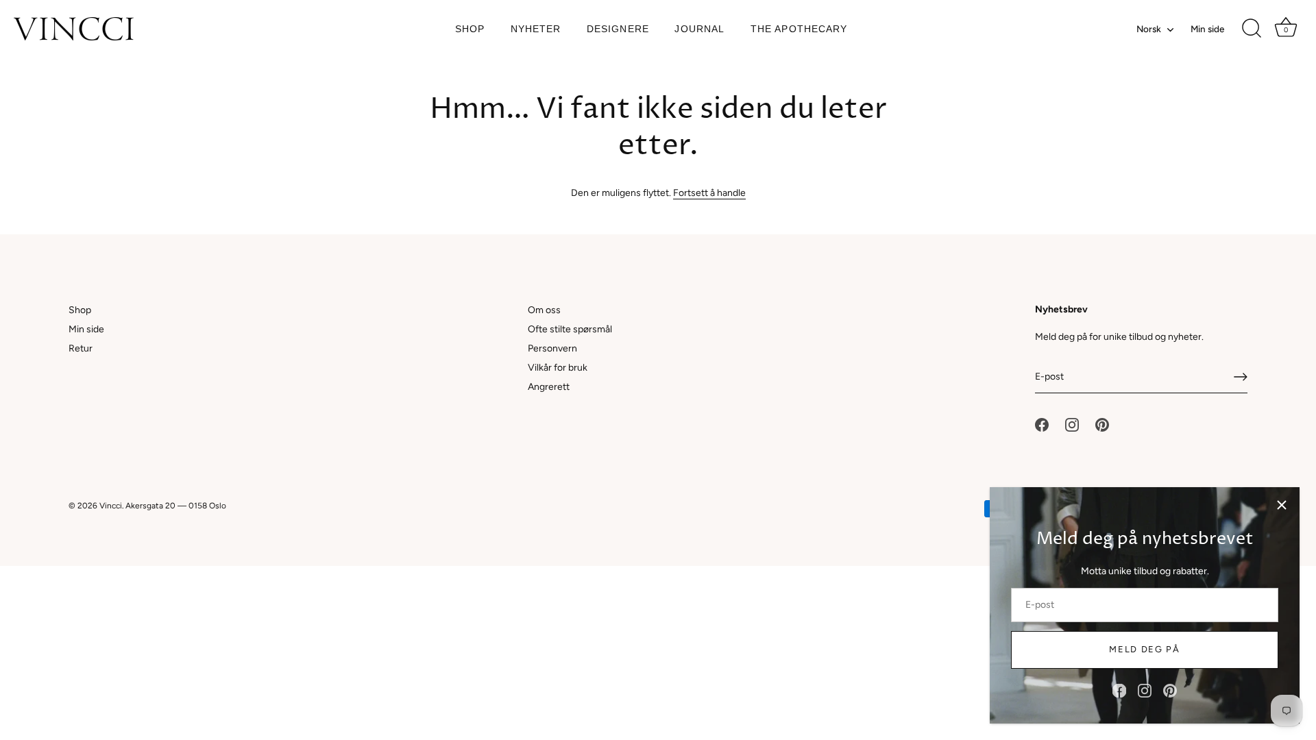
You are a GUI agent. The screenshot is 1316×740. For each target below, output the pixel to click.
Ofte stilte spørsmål (570, 329)
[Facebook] (1119, 690)
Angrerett (549, 387)
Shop (470, 29)
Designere (618, 29)
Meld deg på (1144, 649)
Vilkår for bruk (557, 367)
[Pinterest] (1170, 690)
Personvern (552, 348)
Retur (81, 348)
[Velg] (1282, 505)
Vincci (110, 505)
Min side (1207, 28)
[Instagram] (1145, 690)
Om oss (544, 310)
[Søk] (1251, 29)
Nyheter (536, 29)
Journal (699, 29)
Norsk (1148, 28)
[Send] (1240, 377)
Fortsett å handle (709, 193)
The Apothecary (799, 29)
